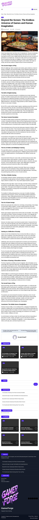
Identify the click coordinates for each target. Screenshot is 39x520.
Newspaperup (15, 516)
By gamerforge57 (6, 29)
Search (5, 380)
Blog (2, 17)
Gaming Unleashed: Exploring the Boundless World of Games (13, 401)
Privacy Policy (3, 478)
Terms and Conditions (5, 481)
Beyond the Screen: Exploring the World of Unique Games (13, 398)
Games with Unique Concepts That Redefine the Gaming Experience (28, 355)
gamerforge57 (22, 337)
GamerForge (7, 508)
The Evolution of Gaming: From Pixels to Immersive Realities (13, 392)
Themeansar (3, 517)
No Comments (17, 29)
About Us (36, 516)
